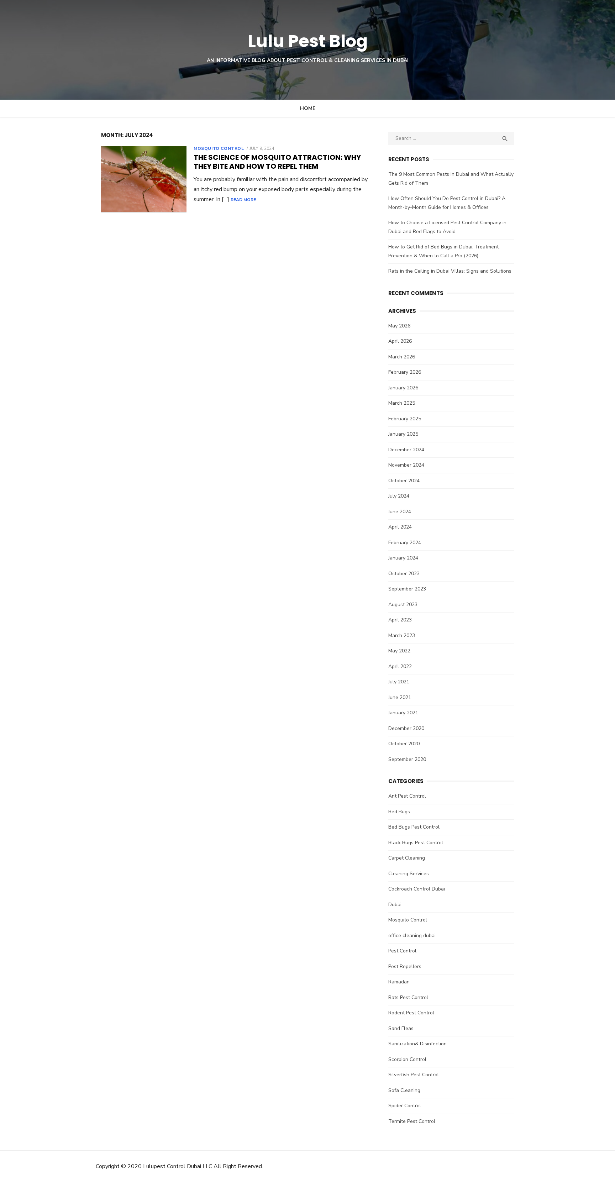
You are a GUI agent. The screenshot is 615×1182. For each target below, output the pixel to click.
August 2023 (402, 604)
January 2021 (403, 712)
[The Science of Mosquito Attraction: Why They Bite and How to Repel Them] (143, 179)
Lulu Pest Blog (308, 41)
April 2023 (400, 619)
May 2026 (399, 325)
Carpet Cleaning (406, 858)
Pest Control (402, 950)
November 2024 (406, 465)
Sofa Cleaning (404, 1090)
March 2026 (401, 356)
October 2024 (404, 480)
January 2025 (403, 434)
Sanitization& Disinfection (417, 1043)
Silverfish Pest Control (413, 1074)
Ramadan (399, 981)
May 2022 (399, 650)
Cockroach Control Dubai (416, 889)
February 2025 (404, 418)
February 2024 (404, 542)
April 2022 (400, 666)
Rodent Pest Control (411, 1012)
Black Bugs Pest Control (415, 842)
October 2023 (404, 573)
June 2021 (399, 697)
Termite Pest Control (411, 1121)
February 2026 (404, 372)
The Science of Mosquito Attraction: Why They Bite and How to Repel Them (277, 161)
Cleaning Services (408, 873)
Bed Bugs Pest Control (414, 827)
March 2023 (401, 635)
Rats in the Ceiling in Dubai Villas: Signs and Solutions (449, 271)
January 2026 (403, 387)
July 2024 (398, 496)
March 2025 (401, 403)
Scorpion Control (407, 1059)
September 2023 (407, 588)
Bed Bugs (399, 811)
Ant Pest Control (407, 796)
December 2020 (406, 728)
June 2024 (399, 511)
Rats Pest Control (408, 997)
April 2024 (400, 527)
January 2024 (403, 558)
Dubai (394, 904)
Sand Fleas (401, 1028)
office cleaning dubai (412, 935)
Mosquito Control (219, 148)
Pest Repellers (404, 966)
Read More (243, 200)
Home (307, 108)
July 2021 (398, 681)
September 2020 (407, 759)
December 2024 (406, 449)
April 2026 (400, 341)
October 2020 (404, 743)
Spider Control (404, 1105)
